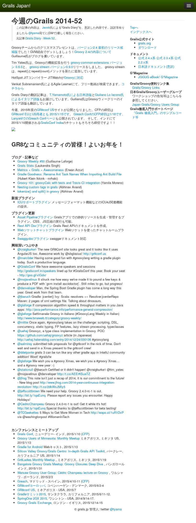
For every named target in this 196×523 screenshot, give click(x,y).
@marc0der (25, 258)
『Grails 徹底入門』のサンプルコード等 (157, 114)
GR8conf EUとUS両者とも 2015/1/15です (40, 114)
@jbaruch (24, 296)
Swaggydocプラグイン (33, 238)
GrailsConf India (52, 122)
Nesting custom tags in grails (37, 187)
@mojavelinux (27, 279)
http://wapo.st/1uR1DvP (107, 412)
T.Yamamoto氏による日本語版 (70, 94)
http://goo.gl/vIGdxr (32, 275)
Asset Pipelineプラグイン (35, 217)
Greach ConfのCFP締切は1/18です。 (99, 114)
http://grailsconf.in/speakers (36, 270)
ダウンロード (147, 47)
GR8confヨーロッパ (31, 485)
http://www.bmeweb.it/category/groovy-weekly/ (49, 318)
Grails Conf (25, 434)
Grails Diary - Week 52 (40, 38)
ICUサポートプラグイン (34, 202)
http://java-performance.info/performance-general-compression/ (69, 309)
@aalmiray (24, 343)
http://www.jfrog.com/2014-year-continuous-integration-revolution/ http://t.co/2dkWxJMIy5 (66, 384)
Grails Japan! (16, 5)
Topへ (134, 27)
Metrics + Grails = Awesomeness (40, 169)
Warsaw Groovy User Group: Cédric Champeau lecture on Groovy (63, 472)
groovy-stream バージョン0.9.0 (51, 66)
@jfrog (22, 378)
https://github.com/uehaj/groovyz (40, 335)
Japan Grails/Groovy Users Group (155, 104)
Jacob (46, 27)
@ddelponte (25, 352)
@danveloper (26, 288)
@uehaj (22, 331)
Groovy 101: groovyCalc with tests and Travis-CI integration (58, 182)
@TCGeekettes (28, 412)
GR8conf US (45, 109)
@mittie (22, 322)
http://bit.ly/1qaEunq (31, 408)
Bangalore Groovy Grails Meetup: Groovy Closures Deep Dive (60, 464)
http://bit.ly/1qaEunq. (31, 395)
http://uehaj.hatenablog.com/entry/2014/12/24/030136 (54, 339)
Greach (22, 481)
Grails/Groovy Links (146, 87)
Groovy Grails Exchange (34, 502)
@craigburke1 (27, 249)
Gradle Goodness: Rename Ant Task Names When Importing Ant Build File (69, 174)
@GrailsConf (26, 266)
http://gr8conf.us (94, 253)
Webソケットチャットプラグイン (40, 230)
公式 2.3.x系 (165, 58)
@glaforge (24, 305)
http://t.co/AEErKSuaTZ (73, 373)
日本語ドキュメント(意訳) (156, 66)
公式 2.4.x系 (146, 58)
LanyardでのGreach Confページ (33, 118)
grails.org (144, 43)
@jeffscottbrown (28, 391)
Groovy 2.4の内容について (92, 51)
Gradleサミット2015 (31, 494)
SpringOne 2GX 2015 (32, 498)
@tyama (33, 33)
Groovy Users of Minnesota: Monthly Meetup (48, 438)
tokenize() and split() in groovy (38, 191)
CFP (85, 434)
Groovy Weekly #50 (31, 161)
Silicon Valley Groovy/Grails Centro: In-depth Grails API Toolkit (61, 451)
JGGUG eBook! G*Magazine (158, 77)
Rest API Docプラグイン (34, 225)
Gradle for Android (30, 447)
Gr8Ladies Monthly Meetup (36, 459)
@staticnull (25, 369)
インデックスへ (141, 31)
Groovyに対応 (73, 77)
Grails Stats (25, 165)
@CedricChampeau (30, 404)
